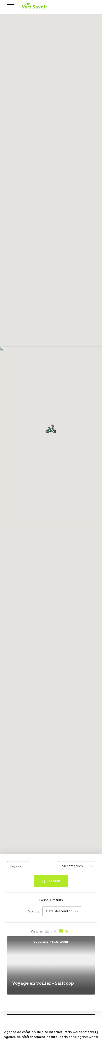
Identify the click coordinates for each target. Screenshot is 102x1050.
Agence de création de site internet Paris (38, 1032)
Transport (60, 941)
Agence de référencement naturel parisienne (40, 1037)
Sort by (33, 911)
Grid (68, 931)
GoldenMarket (84, 1032)
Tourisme (40, 941)
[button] (51, 429)
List (54, 931)
